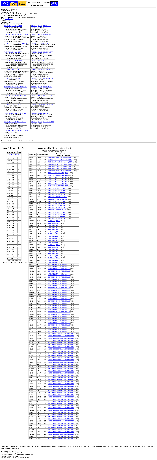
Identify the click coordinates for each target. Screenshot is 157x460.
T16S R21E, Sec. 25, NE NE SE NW (15, 122)
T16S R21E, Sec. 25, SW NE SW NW (15, 87)
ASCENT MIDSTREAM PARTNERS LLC (61, 334)
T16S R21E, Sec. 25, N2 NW (39, 43)
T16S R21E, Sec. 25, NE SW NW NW (42, 104)
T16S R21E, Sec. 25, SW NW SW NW (42, 122)
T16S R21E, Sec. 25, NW (12, 69)
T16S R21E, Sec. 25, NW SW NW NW (16, 113)
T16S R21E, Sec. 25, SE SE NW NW (42, 52)
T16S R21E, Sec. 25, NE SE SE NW (41, 95)
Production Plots (14, 154)
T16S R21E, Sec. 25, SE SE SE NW (41, 87)
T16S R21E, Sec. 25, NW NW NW (41, 26)
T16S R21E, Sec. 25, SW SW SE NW (42, 69)
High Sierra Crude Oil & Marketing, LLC (60, 157)
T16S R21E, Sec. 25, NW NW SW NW (16, 34)
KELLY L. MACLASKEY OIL (57, 188)
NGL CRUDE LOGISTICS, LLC (58, 173)
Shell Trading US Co (54, 221)
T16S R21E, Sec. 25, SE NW (13, 26)
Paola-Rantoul (9, 19)
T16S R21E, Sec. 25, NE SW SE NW (15, 95)
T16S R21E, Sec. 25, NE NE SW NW (15, 43)
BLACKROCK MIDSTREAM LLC (59, 264)
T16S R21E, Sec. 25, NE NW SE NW (42, 78)
